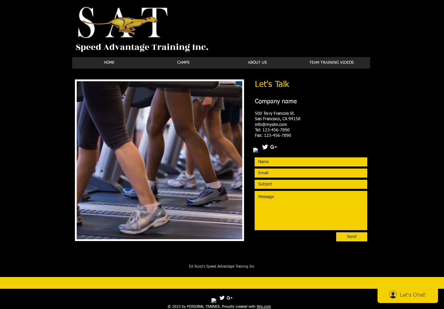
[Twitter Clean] (265, 146)
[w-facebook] (256, 151)
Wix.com (264, 307)
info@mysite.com (271, 125)
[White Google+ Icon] (273, 146)
